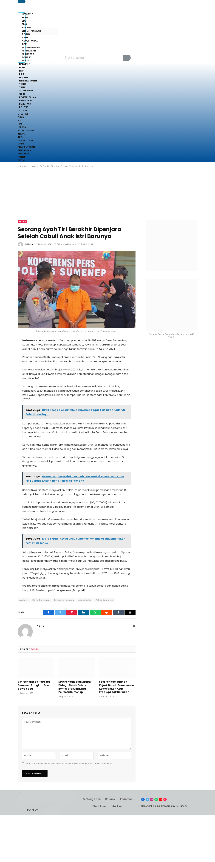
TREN (22, 87)
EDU (21, 70)
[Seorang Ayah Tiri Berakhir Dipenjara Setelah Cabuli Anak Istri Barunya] (77, 289)
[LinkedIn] (7, 366)
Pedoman (126, 799)
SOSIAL (23, 110)
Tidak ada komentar (66, 244)
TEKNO (23, 84)
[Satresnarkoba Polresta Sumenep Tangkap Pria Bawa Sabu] (36, 667)
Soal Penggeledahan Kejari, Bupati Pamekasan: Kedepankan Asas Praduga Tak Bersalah (117, 687)
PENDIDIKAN (26, 100)
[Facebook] (7, 349)
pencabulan (85, 599)
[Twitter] (7, 357)
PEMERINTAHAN (27, 97)
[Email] (7, 382)
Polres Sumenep (104, 599)
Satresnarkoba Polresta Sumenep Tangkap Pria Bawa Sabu (34, 685)
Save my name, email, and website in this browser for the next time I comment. (70, 763)
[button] (21, 1)
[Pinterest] (7, 374)
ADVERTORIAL (27, 90)
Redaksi (110, 799)
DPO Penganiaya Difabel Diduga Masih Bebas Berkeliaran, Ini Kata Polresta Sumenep (74, 687)
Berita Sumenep (41, 599)
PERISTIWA (25, 103)
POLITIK (23, 107)
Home (20, 166)
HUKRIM (23, 77)
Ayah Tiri (23, 599)
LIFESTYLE (24, 64)
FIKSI (22, 74)
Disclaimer (99, 806)
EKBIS (22, 67)
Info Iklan (116, 806)
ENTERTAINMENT (28, 80)
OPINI (22, 94)
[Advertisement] (107, 196)
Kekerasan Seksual (64, 599)
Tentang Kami (91, 799)
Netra (30, 244)
